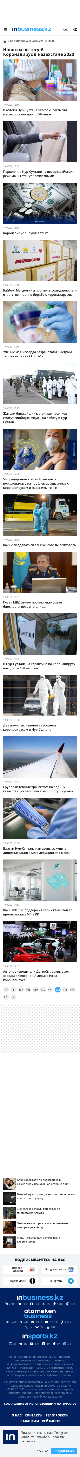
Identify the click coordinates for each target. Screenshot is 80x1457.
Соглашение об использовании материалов (40, 1410)
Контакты (34, 1421)
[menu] (5, 29)
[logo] (35, 29)
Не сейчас (41, 1451)
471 (50, 989)
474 (72, 989)
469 (35, 989)
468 (28, 989)
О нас (17, 1421)
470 (43, 989)
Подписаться (64, 1451)
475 (6, 997)
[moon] (65, 29)
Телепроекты (57, 1421)
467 (20, 989)
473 (65, 989)
